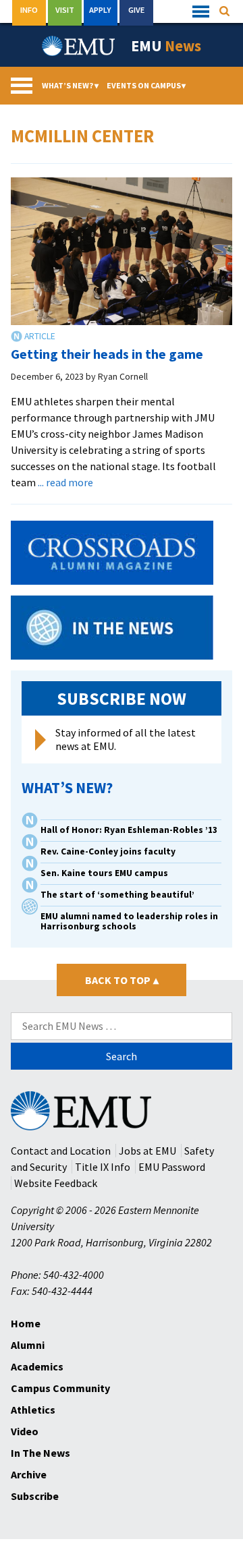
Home (25, 1323)
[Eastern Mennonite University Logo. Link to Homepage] (79, 46)
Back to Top (122, 980)
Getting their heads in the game (107, 353)
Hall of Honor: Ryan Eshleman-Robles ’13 (128, 830)
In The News (40, 1452)
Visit (64, 10)
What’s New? (70, 85)
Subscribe (35, 1496)
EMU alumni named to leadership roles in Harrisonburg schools (129, 921)
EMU (166, 45)
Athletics (33, 1409)
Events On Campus (146, 85)
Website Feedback (55, 1183)
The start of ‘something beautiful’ (117, 894)
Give (136, 10)
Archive (29, 1474)
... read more (65, 482)
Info (29, 10)
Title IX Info (102, 1167)
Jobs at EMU (147, 1150)
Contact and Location (61, 1150)
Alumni (28, 1345)
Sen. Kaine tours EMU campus (104, 873)
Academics (37, 1366)
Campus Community (60, 1388)
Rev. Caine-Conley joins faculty (108, 851)
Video (24, 1431)
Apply (100, 10)
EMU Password (171, 1167)
